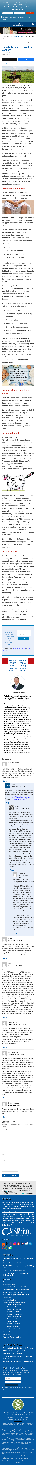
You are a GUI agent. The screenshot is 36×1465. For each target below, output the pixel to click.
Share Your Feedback (10, 1300)
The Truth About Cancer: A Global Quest (16, 1287)
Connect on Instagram (14, 1314)
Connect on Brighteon (14, 1316)
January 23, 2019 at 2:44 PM (16, 1105)
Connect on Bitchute (13, 1326)
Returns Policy (18, 1420)
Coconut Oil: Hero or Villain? (12, 1263)
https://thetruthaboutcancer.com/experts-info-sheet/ (21, 798)
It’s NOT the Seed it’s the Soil (12, 1353)
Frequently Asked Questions (12, 1337)
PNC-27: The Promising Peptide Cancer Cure (17, 1351)
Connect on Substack (14, 1304)
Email (4, 1160)
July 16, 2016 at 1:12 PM (22, 808)
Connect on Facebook (14, 1309)
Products (6, 1282)
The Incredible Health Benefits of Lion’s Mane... (18, 1348)
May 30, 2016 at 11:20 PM (15, 940)
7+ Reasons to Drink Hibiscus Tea (14, 1270)
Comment (6, 1129)
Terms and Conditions (17, 17)
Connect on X (11, 1307)
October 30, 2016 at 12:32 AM (16, 966)
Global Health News (9, 1284)
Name (4, 1154)
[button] (18, 24)
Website (4, 1167)
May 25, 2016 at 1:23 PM (18, 786)
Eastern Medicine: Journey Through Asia (16, 1289)
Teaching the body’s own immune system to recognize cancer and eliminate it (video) (23, 666)
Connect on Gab (12, 1321)
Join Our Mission (8, 1332)
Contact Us (5, 1460)
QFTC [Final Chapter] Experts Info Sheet (16, 1295)
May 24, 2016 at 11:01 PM (15, 765)
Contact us (6, 1334)
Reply (5, 781)
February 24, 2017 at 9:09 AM (16, 1054)
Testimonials (7, 1297)
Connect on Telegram (14, 1319)
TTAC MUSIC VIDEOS (14, 1329)
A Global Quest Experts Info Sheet (14, 1292)
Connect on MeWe (13, 1312)
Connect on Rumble (13, 1324)
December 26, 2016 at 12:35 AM (17, 1024)
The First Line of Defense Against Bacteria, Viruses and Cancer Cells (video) (13, 665)
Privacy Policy (12, 1460)
